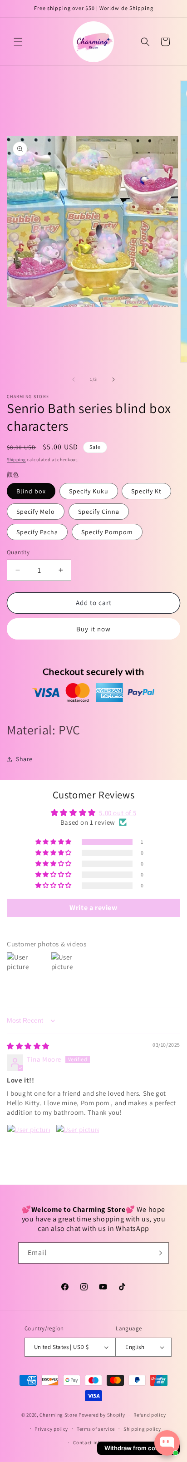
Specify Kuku (88, 491)
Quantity (18, 552)
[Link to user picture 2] (77, 1146)
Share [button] (24, 759)
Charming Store (58, 1415)
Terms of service (96, 1429)
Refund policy (149, 1415)
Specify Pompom (107, 532)
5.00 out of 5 (117, 812)
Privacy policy (51, 1429)
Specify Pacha (37, 532)
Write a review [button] (93, 907)
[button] (18, 42)
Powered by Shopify (102, 1415)
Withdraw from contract (138, 1448)
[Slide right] (113, 379)
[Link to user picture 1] (28, 1146)
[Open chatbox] (167, 1443)
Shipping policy (142, 1429)
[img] (28, 1046)
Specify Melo (35, 511)
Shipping (16, 460)
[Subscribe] (158, 1253)
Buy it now (93, 629)
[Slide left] (74, 379)
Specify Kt (146, 491)
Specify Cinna (98, 511)
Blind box (31, 491)
